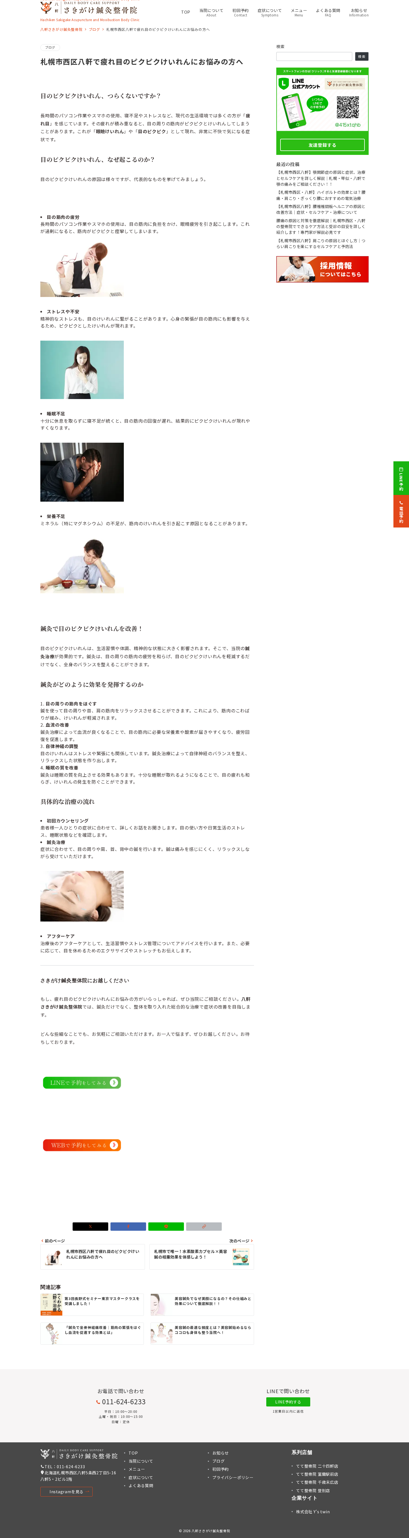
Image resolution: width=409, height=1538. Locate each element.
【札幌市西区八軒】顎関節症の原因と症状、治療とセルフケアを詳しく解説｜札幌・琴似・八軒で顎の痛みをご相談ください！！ (321, 178)
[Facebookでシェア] (128, 1226)
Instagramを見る (66, 1491)
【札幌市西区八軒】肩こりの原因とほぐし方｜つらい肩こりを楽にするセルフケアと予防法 (321, 243)
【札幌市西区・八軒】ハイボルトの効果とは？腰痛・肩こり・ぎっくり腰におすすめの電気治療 (321, 195)
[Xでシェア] (90, 1226)
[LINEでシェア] (166, 1226)
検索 (280, 46)
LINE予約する (288, 1402)
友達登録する (323, 145)
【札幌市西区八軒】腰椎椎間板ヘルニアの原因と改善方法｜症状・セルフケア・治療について (321, 209)
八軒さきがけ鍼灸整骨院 (210, 1531)
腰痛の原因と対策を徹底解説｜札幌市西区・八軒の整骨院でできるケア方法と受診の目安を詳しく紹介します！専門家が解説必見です (321, 226)
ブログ (50, 47)
